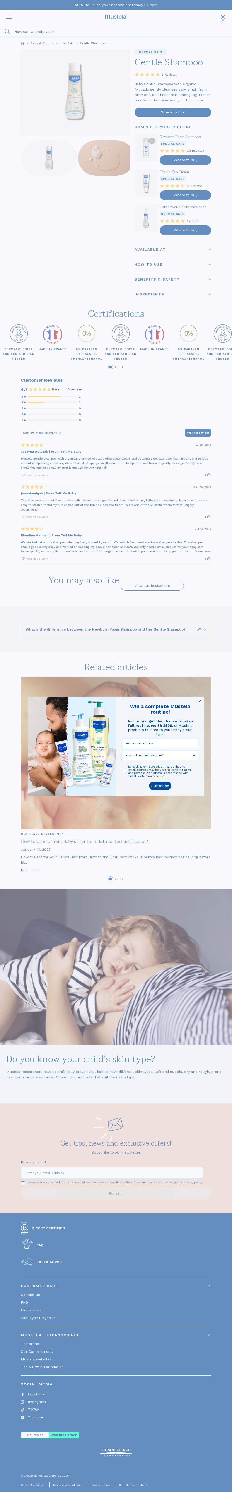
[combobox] (159, 755)
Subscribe (160, 786)
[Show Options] (194, 755)
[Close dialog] (200, 700)
